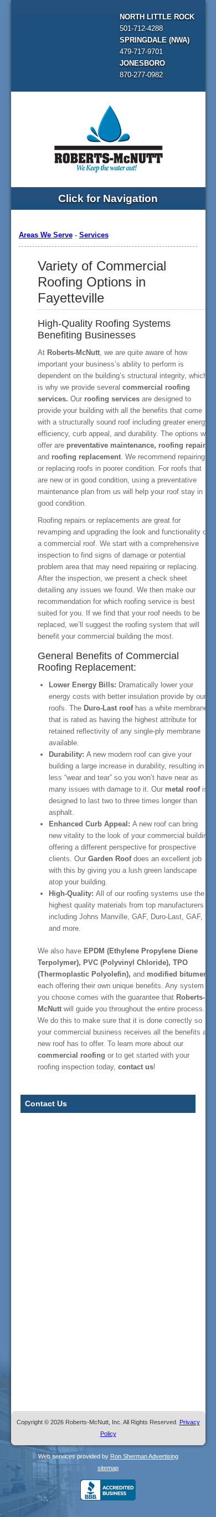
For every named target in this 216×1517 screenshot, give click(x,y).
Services (94, 235)
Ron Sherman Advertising (144, 1456)
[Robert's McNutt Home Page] (108, 138)
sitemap (108, 1468)
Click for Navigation (108, 198)
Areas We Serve (46, 235)
